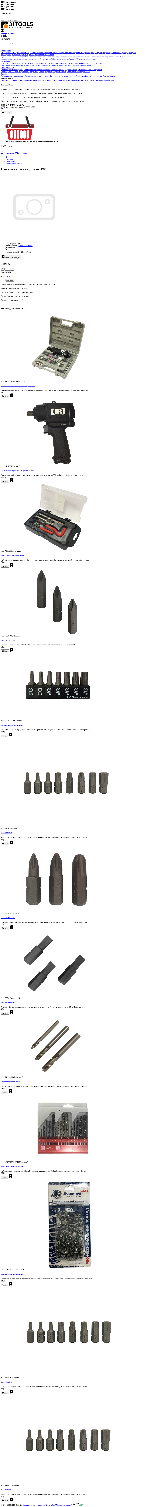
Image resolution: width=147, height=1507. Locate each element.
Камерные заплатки (8, 63)
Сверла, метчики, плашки (86, 59)
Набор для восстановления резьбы (12, 555)
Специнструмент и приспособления (105, 57)
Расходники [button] (6, 61)
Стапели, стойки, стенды (11, 72)
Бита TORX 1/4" (6, 833)
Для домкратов (109, 76)
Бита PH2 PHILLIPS (8, 640)
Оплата (16, 80)
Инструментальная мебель (70, 57)
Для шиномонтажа (60, 59)
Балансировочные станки (54, 70)
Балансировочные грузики (11, 65)
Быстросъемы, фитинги (47, 65)
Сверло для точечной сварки (10, 1081)
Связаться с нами (29, 1505)
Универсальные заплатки (27, 63)
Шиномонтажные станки (34, 70)
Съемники (21, 57)
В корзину (7, 272)
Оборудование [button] (7, 68)
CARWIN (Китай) (25, 246)
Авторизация (8, 153)
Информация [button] (6, 78)
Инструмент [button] (6, 51)
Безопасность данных (35, 80)
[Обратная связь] (2, 37)
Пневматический (126, 57)
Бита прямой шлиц (7, 1002)
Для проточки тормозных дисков (62, 76)
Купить (6, 397)
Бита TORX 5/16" (7, 1382)
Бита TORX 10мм (7, 1490)
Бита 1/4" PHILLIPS (8, 918)
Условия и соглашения (53, 80)
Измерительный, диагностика (12, 59)
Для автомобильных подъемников (89, 76)
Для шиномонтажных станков (12, 76)
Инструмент (9, 159)
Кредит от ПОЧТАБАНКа (86, 80)
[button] (5, 37)
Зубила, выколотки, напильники (41, 55)
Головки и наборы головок (40, 53)
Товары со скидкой (64, 1505)
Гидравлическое (71, 70)
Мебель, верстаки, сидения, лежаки (52, 72)
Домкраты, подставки (29, 72)
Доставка (23, 80)
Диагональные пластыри (65, 63)
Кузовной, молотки (8, 57)
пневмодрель (10, 276)
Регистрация (22, 153)
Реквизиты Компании (105, 80)
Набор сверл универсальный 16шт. (12, 1166)
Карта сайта (50, 1505)
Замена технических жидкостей (90, 70)
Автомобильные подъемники (78, 72)
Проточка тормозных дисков (12, 70)
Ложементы (85, 57)
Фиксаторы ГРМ (46, 59)
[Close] (15, 2)
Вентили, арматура (29, 65)
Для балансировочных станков (37, 76)
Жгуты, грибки (96, 63)
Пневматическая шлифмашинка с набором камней (18, 386)
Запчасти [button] (4, 74)
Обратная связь (7, 80)
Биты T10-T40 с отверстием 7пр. (12, 725)
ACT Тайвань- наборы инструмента (15, 53)
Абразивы (72, 59)
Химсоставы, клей (82, 63)
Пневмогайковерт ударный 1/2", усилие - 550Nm (17, 471)
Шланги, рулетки (63, 65)
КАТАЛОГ (5, 39)
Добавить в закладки (12, 258)
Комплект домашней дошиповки (12, 1274)
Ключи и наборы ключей (61, 53)
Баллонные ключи (32, 59)
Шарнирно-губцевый (20, 55)
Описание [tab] (9, 280)
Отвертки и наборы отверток (82, 53)
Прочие (88, 65)
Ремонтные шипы (78, 65)
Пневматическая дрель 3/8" (14, 163)
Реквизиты (41, 1505)
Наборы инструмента (51, 57)
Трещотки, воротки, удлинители (107, 53)
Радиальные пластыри (46, 63)
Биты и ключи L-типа (33, 57)
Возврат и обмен (69, 80)
